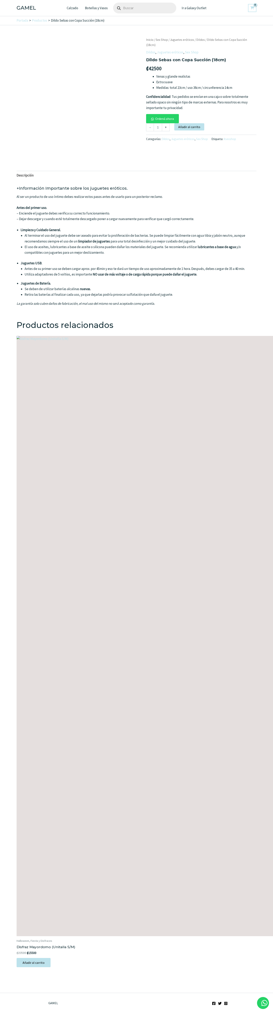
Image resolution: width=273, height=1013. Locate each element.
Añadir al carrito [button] (34, 963)
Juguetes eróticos (182, 40)
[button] (162, 118)
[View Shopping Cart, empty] (252, 8)
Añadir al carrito (189, 127)
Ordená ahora (164, 119)
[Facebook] (214, 1003)
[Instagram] (226, 1003)
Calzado (72, 8)
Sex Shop (162, 40)
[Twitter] (220, 1003)
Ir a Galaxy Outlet (194, 8)
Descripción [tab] (25, 175)
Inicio (149, 40)
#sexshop (230, 139)
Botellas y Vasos (96, 8)
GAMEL (26, 8)
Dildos (200, 40)
